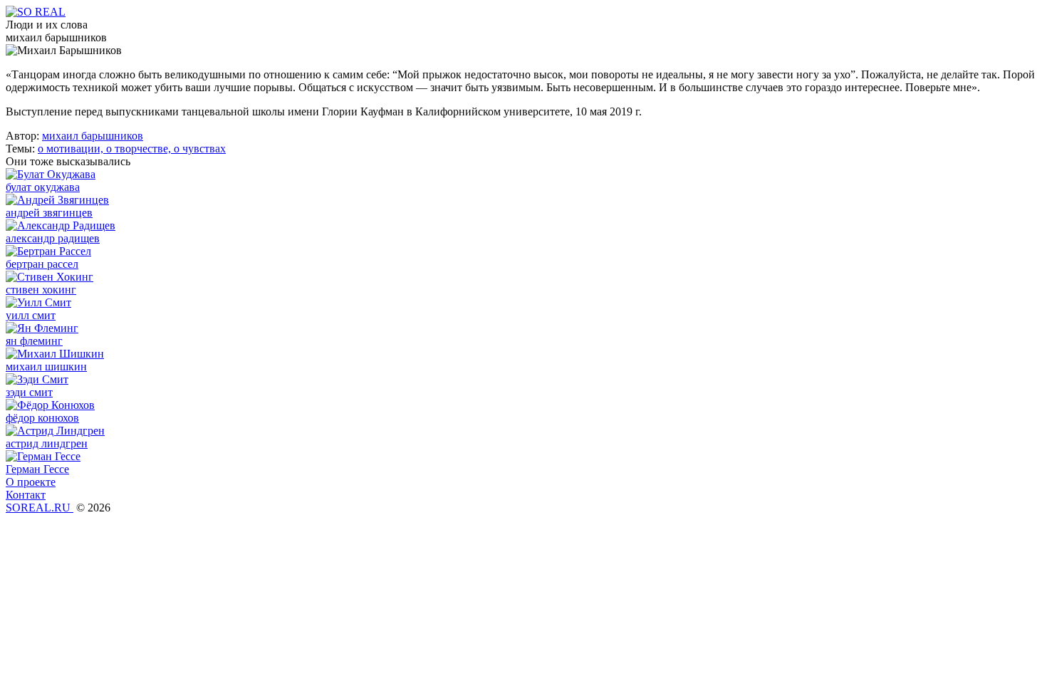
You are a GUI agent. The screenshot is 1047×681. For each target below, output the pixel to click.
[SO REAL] (36, 12)
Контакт (26, 495)
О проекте (31, 482)
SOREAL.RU (39, 507)
